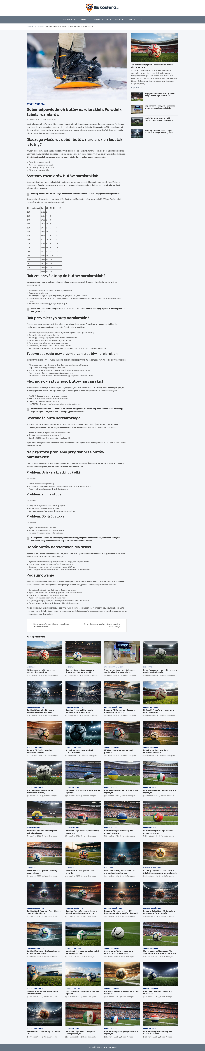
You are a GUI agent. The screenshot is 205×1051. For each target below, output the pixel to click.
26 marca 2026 (151, 1037)
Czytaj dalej (135, 87)
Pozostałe (120, 20)
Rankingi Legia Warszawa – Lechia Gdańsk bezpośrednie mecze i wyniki (160, 872)
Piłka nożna (68, 20)
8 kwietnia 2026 (112, 796)
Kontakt (132, 20)
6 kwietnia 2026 (112, 836)
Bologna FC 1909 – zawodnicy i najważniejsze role (40, 751)
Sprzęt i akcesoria (35, 104)
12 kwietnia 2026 (151, 715)
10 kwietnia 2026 (112, 756)
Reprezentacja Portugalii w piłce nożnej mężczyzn (158, 832)
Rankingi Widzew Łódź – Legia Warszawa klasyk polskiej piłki (159, 131)
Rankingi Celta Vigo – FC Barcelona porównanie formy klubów (159, 912)
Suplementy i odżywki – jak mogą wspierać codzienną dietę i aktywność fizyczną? (160, 108)
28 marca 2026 (151, 997)
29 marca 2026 (73, 997)
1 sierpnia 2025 (34, 119)
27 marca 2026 (73, 1037)
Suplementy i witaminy (113, 667)
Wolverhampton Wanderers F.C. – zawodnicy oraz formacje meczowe (159, 952)
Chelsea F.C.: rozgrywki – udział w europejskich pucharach (119, 872)
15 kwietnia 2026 (35, 675)
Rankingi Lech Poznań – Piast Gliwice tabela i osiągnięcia (44, 912)
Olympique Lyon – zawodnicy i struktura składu (79, 751)
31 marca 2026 (73, 957)
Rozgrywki (31, 667)
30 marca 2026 (151, 957)
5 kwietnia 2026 (34, 876)
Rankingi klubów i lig (35, 707)
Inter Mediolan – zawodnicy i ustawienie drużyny (40, 791)
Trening (83, 20)
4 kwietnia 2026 (112, 876)
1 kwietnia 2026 (34, 957)
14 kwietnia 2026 (112, 675)
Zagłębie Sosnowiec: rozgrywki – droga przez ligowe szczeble (160, 94)
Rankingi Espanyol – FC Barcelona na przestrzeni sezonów (43, 952)
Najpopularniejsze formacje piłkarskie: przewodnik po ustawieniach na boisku (51, 625)
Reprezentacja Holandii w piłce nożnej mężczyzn (157, 1032)
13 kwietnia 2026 (74, 715)
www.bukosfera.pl (109, 1047)
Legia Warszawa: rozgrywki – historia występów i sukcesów (159, 119)
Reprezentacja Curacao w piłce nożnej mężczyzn (118, 832)
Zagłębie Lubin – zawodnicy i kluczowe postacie (156, 751)
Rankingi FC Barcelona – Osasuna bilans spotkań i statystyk (119, 711)
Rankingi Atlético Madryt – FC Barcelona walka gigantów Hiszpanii (121, 912)
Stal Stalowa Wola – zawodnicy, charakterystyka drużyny (118, 952)
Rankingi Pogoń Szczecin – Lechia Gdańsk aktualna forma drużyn (81, 912)
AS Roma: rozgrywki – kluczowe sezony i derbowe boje (41, 671)
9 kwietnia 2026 (34, 796)
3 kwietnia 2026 (34, 916)
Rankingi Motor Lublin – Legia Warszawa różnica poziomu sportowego (79, 712)
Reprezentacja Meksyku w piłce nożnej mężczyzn (80, 1032)
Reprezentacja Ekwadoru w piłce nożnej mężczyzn (42, 832)
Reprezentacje (72, 787)
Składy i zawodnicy (151, 707)
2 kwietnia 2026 (112, 916)
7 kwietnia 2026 (34, 836)
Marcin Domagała (49, 119)
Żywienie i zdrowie (101, 20)
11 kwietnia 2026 (73, 756)
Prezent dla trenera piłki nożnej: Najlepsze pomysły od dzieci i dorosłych (102, 625)
